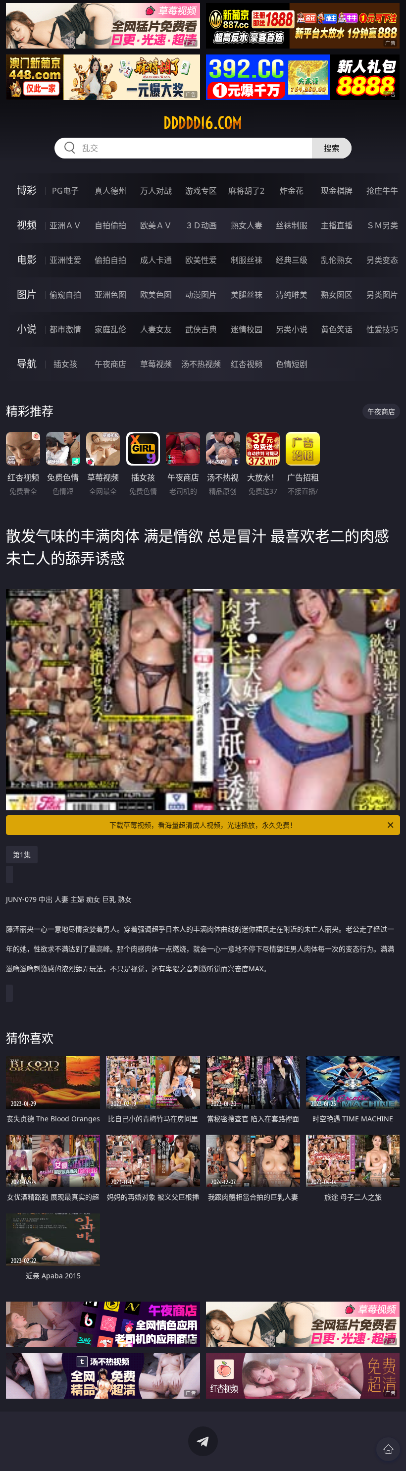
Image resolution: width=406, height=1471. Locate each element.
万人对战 (156, 190)
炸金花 (292, 190)
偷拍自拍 (110, 260)
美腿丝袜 (246, 294)
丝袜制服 (291, 225)
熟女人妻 (246, 225)
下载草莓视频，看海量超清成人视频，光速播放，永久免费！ (203, 825)
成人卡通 (156, 260)
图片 (27, 294)
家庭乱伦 (110, 329)
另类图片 (382, 294)
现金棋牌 (337, 190)
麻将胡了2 (246, 190)
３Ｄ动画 (201, 225)
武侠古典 (201, 329)
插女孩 (65, 364)
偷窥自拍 (65, 294)
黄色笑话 (337, 329)
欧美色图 (156, 294)
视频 (27, 225)
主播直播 (337, 225)
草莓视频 (156, 364)
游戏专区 (201, 190)
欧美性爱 (201, 260)
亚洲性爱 (65, 260)
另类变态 (382, 260)
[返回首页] (388, 1449)
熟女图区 (337, 294)
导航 (27, 363)
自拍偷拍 (110, 225)
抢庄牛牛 (382, 190)
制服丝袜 (246, 260)
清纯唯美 (291, 294)
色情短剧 (291, 364)
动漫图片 (201, 294)
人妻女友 (156, 329)
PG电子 (65, 190)
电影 (27, 259)
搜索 (332, 148)
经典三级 (291, 260)
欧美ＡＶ (156, 225)
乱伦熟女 (337, 260)
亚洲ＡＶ (65, 225)
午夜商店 (110, 364)
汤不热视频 (201, 364)
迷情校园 (246, 329)
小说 (27, 329)
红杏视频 (246, 364)
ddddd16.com (202, 123)
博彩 (27, 190)
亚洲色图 (110, 294)
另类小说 (291, 329)
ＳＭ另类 (382, 225)
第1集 (22, 854)
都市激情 (65, 329)
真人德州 (110, 190)
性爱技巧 (382, 329)
